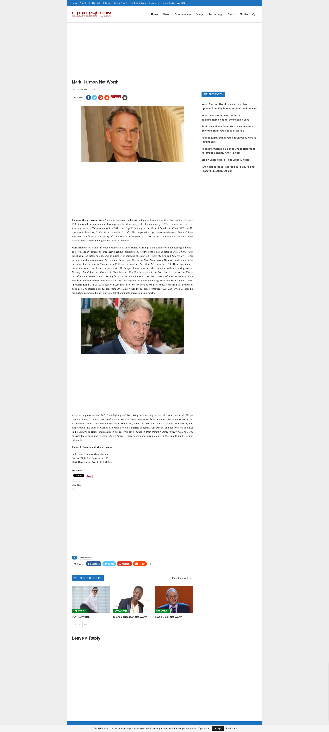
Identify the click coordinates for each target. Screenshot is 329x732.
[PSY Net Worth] (91, 599)
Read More (231, 728)
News (166, 14)
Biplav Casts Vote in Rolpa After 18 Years (225, 159)
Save (117, 97)
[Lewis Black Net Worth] (174, 599)
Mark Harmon (85, 557)
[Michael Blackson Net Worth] (132, 599)
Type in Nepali (120, 2)
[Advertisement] (164, 48)
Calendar (106, 2)
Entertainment (182, 14)
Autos (231, 14)
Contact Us (154, 2)
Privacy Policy (168, 2)
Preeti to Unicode (138, 2)
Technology (216, 14)
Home (74, 2)
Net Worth (79, 611)
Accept (217, 728)
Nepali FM (85, 2)
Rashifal (96, 2)
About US (181, 2)
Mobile (244, 14)
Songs (200, 14)
